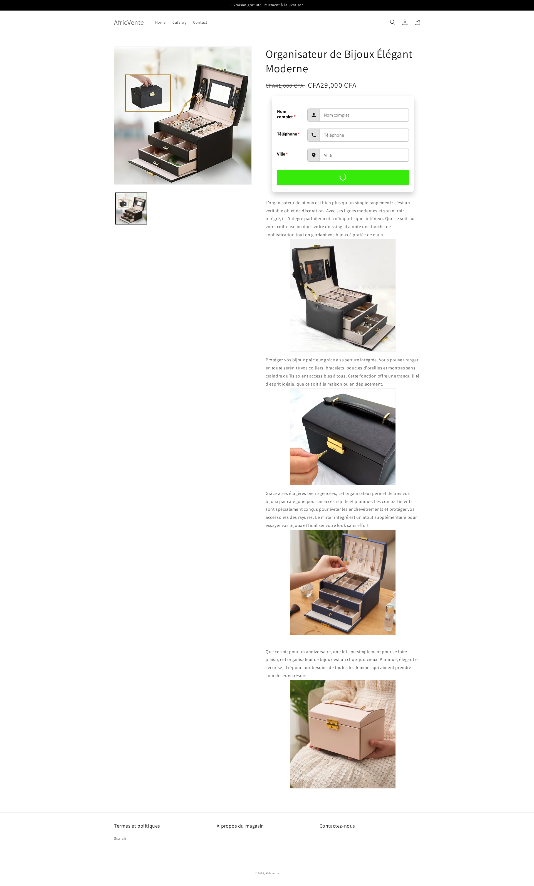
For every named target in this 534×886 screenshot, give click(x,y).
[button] (393, 22)
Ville (282, 154)
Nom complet (286, 114)
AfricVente (272, 873)
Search (120, 838)
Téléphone (288, 134)
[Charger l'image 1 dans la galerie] (131, 208)
